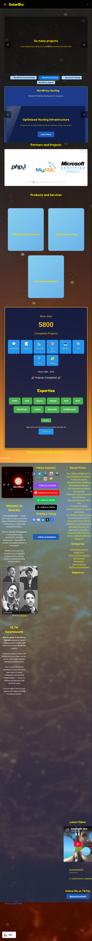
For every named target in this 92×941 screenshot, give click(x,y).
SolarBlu (16, 4)
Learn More (46, 117)
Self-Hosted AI (79, 558)
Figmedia (23, 615)
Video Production (79, 564)
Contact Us (46, 431)
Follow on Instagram (47, 537)
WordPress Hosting (50, 77)
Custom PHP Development (79, 555)
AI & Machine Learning (79, 549)
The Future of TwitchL (79, 506)
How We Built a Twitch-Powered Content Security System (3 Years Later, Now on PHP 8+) (79, 518)
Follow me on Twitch (47, 485)
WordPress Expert (46, 82)
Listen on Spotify (48, 500)
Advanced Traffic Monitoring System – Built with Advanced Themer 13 (79, 536)
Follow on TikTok (48, 507)
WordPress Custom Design (24, 77)
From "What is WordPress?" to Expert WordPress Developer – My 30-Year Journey (79, 476)
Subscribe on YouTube (48, 493)
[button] (86, 150)
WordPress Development (79, 567)
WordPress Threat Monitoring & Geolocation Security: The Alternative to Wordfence (79, 527)
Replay (46, 420)
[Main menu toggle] (87, 4)
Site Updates (79, 561)
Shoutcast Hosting (72, 77)
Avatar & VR (79, 552)
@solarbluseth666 (76, 869)
